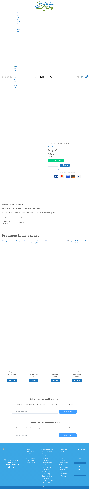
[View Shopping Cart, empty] (86, 77)
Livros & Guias (63, 449)
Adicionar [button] (12, 380)
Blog (42, 77)
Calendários (47, 482)
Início (49, 143)
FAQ (30, 454)
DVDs (63, 460)
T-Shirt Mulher (63, 465)
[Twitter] (5, 77)
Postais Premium (47, 451)
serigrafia (70, 169)
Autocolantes (63, 456)
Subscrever (68, 412)
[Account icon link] (82, 77)
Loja (35, 77)
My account (31, 449)
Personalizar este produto (56, 160)
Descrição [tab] (5, 204)
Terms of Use (31, 456)
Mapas (63, 451)
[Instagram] (8, 77)
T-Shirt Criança (63, 462)
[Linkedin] (11, 77)
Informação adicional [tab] (16, 204)
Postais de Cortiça (47, 449)
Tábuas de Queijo (47, 480)
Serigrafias (59, 143)
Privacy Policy (30, 458)
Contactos (51, 77)
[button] (78, 77)
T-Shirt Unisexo (63, 467)
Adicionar (65, 165)
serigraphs (77, 169)
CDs (63, 458)
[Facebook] (2, 77)
